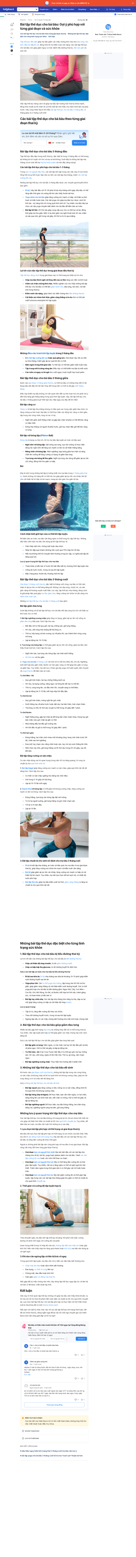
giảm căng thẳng (71, 882)
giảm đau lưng (26, 621)
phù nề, (36, 45)
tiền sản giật (79, 48)
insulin (68, 1002)
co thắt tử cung (40, 1269)
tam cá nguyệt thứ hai (43, 1162)
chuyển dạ (41, 1181)
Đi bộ (42, 976)
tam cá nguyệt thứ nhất (44, 1152)
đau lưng (47, 1030)
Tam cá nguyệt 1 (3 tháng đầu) (42, 20)
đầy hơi (27, 45)
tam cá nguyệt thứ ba (43, 1175)
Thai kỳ (30, 20)
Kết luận (51, 36)
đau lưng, (81, 42)
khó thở (67, 1248)
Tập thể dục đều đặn (28, 42)
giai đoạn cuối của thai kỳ (42, 1072)
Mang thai (23, 20)
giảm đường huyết (64, 963)
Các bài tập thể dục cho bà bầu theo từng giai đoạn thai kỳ (43, 34)
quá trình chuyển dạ (67, 1121)
